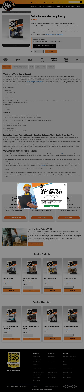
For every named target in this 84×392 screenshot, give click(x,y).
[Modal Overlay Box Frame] (42, 196)
